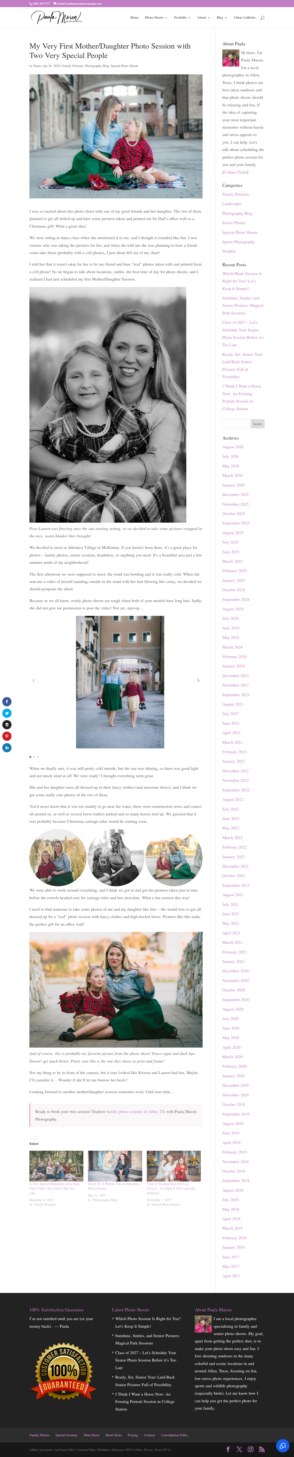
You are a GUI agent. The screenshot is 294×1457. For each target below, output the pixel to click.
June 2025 (230, 551)
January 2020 (233, 1075)
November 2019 (235, 1095)
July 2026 (230, 456)
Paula (37, 66)
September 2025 (235, 523)
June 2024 (230, 628)
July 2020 (230, 1018)
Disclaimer (104, 1450)
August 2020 (232, 1009)
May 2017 (230, 1266)
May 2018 (230, 1209)
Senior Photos (234, 222)
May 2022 (230, 828)
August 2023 (232, 704)
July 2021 (230, 904)
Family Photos (39, 1435)
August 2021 (232, 894)
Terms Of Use (163, 1450)
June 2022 (230, 818)
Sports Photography (238, 241)
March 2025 (232, 561)
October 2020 (233, 990)
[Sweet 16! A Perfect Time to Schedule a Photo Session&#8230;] (115, 1166)
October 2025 (233, 513)
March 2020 (232, 1056)
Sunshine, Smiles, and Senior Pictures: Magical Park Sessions (242, 305)
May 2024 (230, 637)
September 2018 (235, 1180)
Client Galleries (244, 18)
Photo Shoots (154, 18)
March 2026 (232, 475)
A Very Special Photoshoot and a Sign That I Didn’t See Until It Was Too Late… (54, 1188)
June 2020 (230, 1028)
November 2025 (235, 504)
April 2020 (231, 1047)
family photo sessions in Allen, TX (136, 1111)
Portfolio (180, 18)
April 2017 (231, 1275)
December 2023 (235, 675)
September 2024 (235, 599)
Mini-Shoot (91, 1435)
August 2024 (232, 608)
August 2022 (232, 799)
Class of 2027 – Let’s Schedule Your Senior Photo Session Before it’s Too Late (145, 1360)
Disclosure (118, 1450)
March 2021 (232, 942)
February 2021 (234, 952)
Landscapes (232, 203)
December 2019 (235, 1085)
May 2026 (230, 466)
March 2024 (232, 647)
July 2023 (230, 713)
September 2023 (235, 694)
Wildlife (229, 251)
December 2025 (235, 494)
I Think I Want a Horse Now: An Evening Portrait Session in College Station (145, 1401)
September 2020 (235, 999)
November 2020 (235, 980)
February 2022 (234, 847)
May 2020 (230, 1037)
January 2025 (233, 580)
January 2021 (233, 961)
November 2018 (235, 1161)
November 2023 (235, 685)
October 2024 (233, 589)
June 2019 (230, 1132)
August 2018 (232, 1190)
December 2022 (235, 770)
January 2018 (233, 1247)
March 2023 (232, 742)
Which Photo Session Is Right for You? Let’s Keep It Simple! (242, 281)
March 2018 (232, 1228)
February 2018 (234, 1237)
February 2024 (234, 656)
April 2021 (231, 933)
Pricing (133, 1435)
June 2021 (230, 913)
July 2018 (230, 1199)
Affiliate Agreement (40, 1450)
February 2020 (234, 1066)
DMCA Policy (134, 1450)
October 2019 (233, 1104)
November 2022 (235, 780)
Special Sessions (66, 1435)
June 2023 (230, 723)
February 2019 (234, 1152)
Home (134, 18)
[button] (198, 680)
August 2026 (232, 446)
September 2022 (235, 790)
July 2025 (230, 542)
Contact (149, 1435)
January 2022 (233, 856)
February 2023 (234, 751)
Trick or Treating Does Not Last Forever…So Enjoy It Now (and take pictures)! (171, 1188)
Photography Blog (97, 66)
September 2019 (235, 1114)
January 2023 (233, 761)
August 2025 (232, 532)
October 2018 (233, 1171)
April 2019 (231, 1142)
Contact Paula (235, 172)
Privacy (148, 1450)
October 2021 (233, 875)
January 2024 (233, 666)
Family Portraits (72, 66)
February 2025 (234, 570)
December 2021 (235, 866)
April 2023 (231, 732)
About (201, 18)
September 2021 (235, 885)
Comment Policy (86, 1450)
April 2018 (231, 1218)
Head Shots (114, 1435)
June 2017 (230, 1257)
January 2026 (233, 485)
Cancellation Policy (174, 1435)
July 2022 (230, 809)
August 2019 (232, 1123)
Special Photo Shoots (124, 66)
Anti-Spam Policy (64, 1450)
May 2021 (230, 923)
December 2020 (235, 970)
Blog (220, 18)
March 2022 (232, 837)
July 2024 (230, 618)
